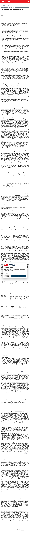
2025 (4, 5)
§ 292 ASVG (3, 14)
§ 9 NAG (9, 360)
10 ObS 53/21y (19, 100)
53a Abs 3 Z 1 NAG (23, 14)
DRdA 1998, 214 (7, 314)
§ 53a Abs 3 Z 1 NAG (11, 93)
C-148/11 (4, 150)
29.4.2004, (13, 330)
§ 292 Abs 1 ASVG (11, 36)
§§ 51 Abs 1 (17, 14)
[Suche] (27, 1)
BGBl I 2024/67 (23, 359)
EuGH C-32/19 (22, 181)
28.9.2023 (6, 16)
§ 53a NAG (19, 77)
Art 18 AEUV (11, 119)
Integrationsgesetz (17, 364)
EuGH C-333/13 (17, 403)
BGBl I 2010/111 (6, 342)
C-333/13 (9, 113)
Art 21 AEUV (12, 121)
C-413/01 (25, 197)
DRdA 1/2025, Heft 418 (9, 5)
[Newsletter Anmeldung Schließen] (27, 517)
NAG (19, 359)
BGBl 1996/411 (22, 308)
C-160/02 (26, 102)
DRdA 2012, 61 (17, 335)
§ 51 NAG (11, 372)
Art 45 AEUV (18, 443)
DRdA (1, 5)
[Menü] (28, 1)
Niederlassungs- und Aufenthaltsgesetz (11, 359)
